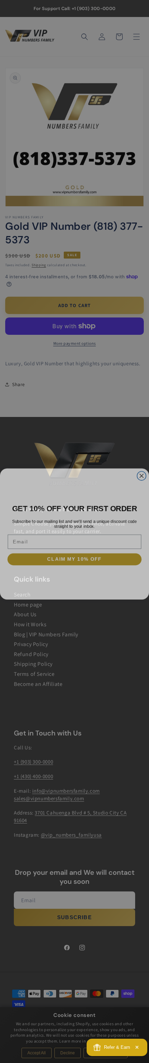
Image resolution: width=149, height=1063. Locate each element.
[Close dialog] (141, 473)
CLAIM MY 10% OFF (74, 556)
